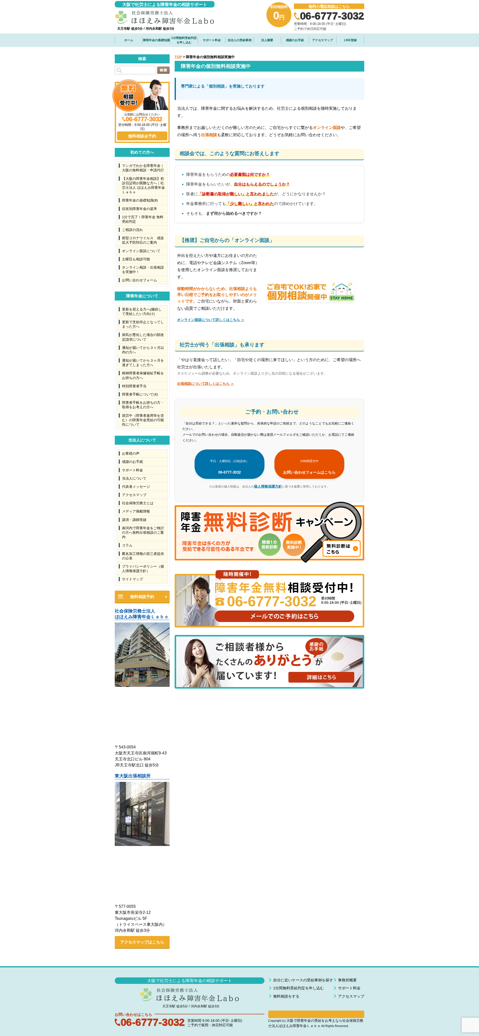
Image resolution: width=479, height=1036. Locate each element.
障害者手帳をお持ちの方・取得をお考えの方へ (143, 405)
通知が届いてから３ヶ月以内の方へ (143, 350)
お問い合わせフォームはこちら (309, 466)
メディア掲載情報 (136, 511)
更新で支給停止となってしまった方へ (143, 324)
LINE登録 (350, 40)
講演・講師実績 (134, 520)
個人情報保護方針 (268, 486)
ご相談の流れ (132, 230)
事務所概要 (347, 980)
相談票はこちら (316, 1014)
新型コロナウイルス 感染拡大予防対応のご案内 (143, 240)
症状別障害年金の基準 (139, 209)
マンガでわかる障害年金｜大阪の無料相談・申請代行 (143, 168)
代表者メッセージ (136, 487)
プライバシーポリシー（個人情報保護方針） (143, 568)
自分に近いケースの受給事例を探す (303, 980)
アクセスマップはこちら (142, 942)
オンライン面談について (141, 251)
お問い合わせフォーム (139, 280)
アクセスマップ (322, 40)
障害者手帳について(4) (140, 394)
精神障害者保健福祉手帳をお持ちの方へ (143, 375)
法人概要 (267, 40)
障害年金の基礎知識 (156, 40)
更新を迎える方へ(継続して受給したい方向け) (142, 311)
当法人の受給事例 (239, 40)
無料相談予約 (142, 597)
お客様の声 (130, 453)
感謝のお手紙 (295, 40)
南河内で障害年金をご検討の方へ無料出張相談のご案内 (143, 532)
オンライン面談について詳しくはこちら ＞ (210, 320)
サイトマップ (132, 579)
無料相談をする (286, 996)
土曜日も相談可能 (136, 259)
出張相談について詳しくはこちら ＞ (205, 384)
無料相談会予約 (142, 136)
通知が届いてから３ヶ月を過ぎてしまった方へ (143, 362)
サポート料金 (212, 40)
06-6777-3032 (229, 466)
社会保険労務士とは (137, 503)
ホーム (128, 40)
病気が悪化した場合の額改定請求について (143, 337)
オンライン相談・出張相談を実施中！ (143, 269)
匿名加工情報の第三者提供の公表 (143, 556)
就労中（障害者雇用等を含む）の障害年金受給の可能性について (143, 420)
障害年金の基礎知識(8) (140, 200)
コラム (127, 545)
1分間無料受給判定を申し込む (184, 40)
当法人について (134, 478)
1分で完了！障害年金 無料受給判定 (142, 219)
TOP (178, 57)
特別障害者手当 (134, 386)
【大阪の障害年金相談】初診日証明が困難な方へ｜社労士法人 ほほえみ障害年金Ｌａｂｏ (143, 185)
